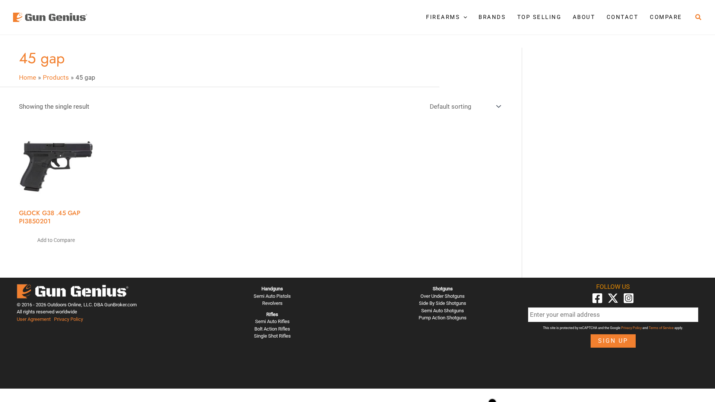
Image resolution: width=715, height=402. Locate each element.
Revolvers (272, 303)
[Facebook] (597, 298)
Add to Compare (56, 240)
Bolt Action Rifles (272, 329)
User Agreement (34, 319)
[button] (463, 17)
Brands (492, 17)
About (584, 17)
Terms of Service (661, 328)
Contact (623, 17)
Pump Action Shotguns (443, 317)
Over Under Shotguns (442, 296)
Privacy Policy (68, 319)
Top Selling (539, 17)
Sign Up (613, 340)
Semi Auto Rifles (272, 321)
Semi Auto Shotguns (442, 310)
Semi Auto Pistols (272, 296)
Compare (666, 17)
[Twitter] (613, 298)
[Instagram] (628, 298)
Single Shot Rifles (272, 336)
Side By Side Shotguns (442, 303)
